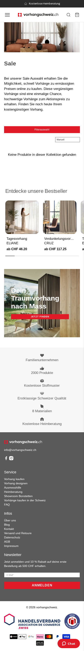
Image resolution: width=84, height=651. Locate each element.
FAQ (7, 504)
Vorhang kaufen (14, 479)
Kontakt (9, 528)
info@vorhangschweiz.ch (20, 449)
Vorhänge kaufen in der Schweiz (25, 500)
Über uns (10, 520)
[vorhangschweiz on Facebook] (6, 459)
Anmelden (42, 585)
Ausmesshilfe (12, 487)
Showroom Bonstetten (18, 496)
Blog (7, 524)
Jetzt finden (40, 316)
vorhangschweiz (46, 607)
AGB (7, 541)
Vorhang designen (16, 483)
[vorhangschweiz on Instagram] (11, 459)
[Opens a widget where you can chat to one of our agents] (68, 644)
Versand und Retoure (18, 533)
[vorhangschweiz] (23, 442)
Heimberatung (13, 491)
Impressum (11, 545)
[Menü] (7, 15)
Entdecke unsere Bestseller (36, 191)
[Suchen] (68, 14)
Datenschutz (12, 537)
